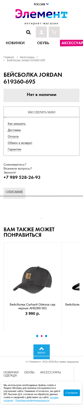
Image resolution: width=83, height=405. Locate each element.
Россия (40, 4)
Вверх (41, 353)
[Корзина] (54, 32)
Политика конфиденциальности (32, 400)
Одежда (10, 375)
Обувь (29, 372)
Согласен (72, 392)
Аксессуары (50, 372)
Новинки (11, 372)
